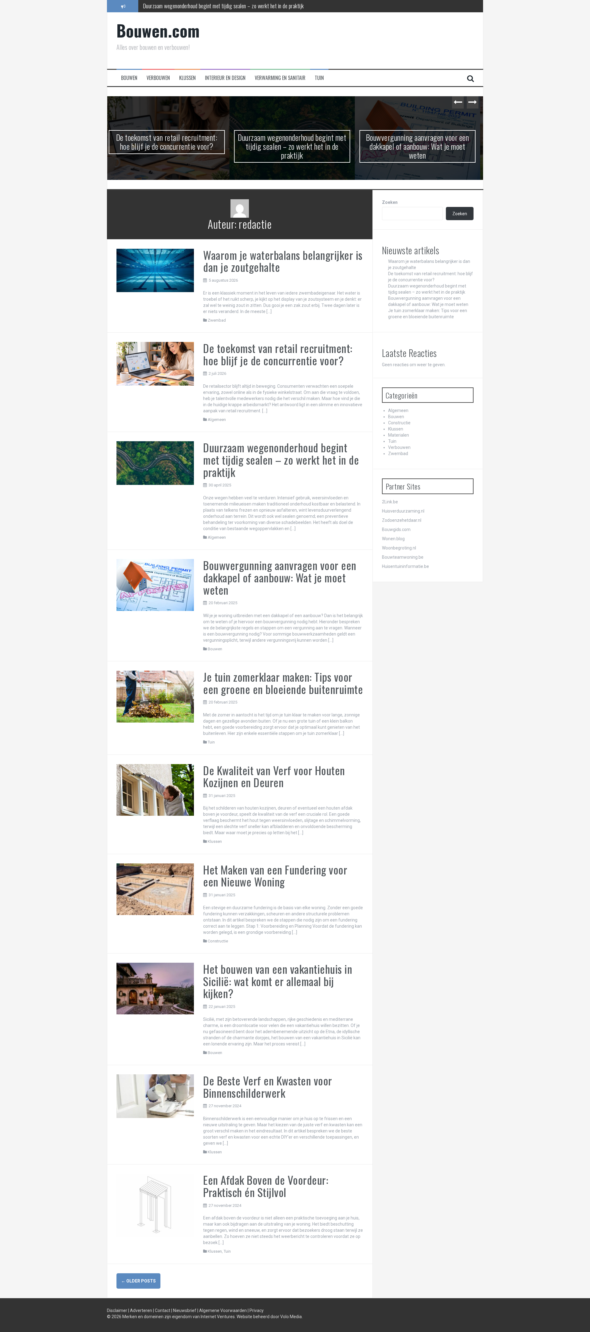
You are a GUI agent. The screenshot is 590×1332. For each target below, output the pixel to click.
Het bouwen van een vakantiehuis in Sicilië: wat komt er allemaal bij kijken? (277, 981)
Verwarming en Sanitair (280, 77)
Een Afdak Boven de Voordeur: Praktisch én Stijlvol (265, 1185)
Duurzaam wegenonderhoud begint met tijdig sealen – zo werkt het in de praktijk (170, 146)
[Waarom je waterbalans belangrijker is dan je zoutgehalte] (155, 270)
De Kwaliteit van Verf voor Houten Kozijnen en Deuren (274, 776)
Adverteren (141, 1310)
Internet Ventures (218, 1316)
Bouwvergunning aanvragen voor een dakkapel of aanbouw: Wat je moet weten (221, 6)
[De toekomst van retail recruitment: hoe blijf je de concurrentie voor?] (155, 363)
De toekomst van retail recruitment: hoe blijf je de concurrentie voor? (277, 354)
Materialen (398, 435)
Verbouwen (158, 77)
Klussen (187, 77)
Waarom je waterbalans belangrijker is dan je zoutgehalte (283, 261)
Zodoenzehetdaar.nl (401, 520)
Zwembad (217, 320)
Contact (163, 1310)
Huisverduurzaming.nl (403, 511)
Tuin (319, 77)
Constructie (218, 941)
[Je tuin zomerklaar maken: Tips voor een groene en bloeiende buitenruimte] (155, 696)
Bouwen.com (158, 30)
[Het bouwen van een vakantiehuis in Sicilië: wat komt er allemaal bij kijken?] (155, 988)
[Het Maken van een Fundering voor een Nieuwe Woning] (155, 888)
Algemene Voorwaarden (223, 1310)
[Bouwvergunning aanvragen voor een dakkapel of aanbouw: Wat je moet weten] (155, 584)
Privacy (257, 1310)
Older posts (138, 1280)
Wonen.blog (393, 538)
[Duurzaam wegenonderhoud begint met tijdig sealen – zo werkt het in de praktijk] (155, 462)
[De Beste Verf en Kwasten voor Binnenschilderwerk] (155, 1095)
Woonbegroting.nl (399, 547)
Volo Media (291, 1316)
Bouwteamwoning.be (402, 557)
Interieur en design (225, 77)
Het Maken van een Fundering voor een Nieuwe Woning (275, 875)
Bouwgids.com (396, 529)
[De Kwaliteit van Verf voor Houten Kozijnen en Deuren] (155, 789)
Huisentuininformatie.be (405, 566)
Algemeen (217, 419)
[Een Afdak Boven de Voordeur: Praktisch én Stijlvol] (155, 1205)
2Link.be (390, 501)
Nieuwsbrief (185, 1310)
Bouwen (129, 77)
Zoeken (390, 202)
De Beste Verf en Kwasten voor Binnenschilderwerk (267, 1086)
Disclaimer (117, 1310)
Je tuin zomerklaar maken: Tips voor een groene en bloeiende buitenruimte (420, 141)
